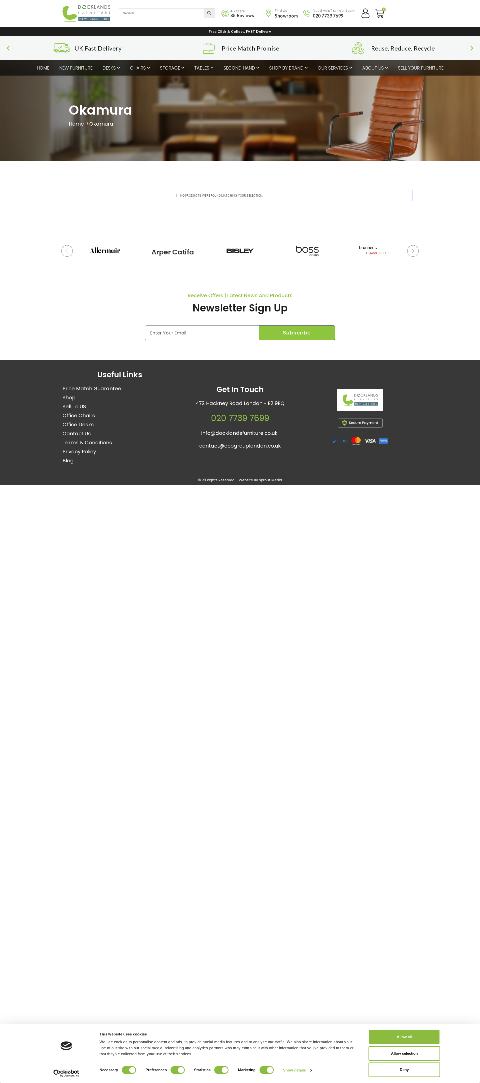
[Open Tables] (212, 68)
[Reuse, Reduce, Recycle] (358, 48)
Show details (294, 1070)
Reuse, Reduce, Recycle (403, 48)
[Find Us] (268, 13)
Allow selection (404, 1053)
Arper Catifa (173, 252)
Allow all (404, 1037)
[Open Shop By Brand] (306, 68)
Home (76, 123)
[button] (8, 48)
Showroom (286, 16)
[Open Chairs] (148, 68)
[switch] (177, 1070)
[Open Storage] (182, 68)
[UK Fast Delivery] (62, 48)
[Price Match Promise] (209, 48)
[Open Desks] (118, 68)
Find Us (281, 10)
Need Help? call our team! (334, 10)
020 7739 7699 (328, 16)
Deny (404, 1069)
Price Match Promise (251, 48)
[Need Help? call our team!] (306, 13)
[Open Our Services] (350, 68)
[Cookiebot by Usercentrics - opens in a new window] (66, 1073)
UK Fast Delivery (98, 48)
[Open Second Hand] (257, 68)
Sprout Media (270, 480)
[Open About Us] (386, 68)
